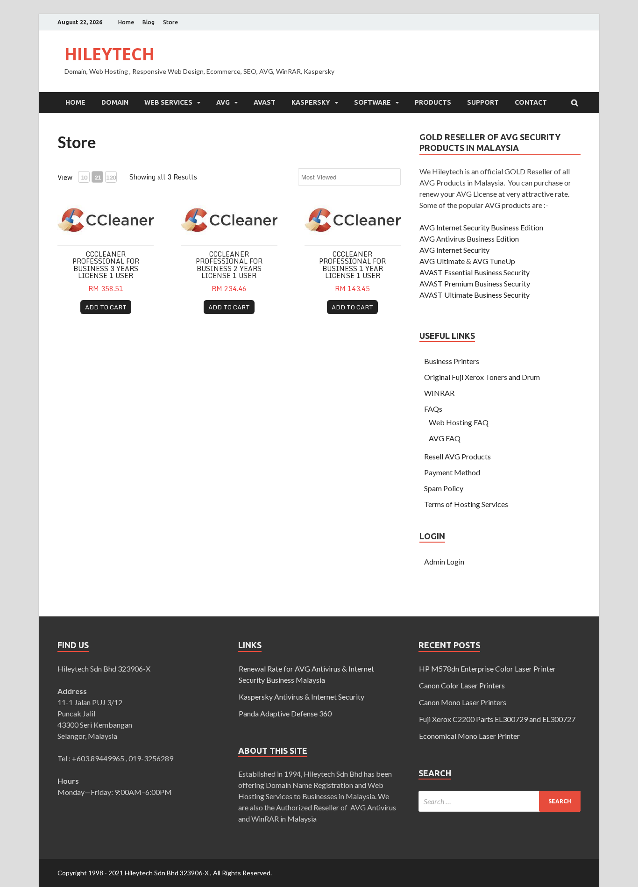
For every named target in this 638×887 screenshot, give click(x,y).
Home (126, 22)
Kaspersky (310, 102)
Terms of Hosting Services (466, 504)
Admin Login (444, 561)
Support (483, 102)
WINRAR (439, 392)
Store (170, 22)
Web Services (168, 102)
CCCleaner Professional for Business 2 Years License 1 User (229, 265)
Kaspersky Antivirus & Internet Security (301, 696)
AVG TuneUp (494, 261)
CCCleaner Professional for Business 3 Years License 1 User (105, 265)
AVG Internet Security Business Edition (481, 227)
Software (372, 102)
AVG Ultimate (442, 261)
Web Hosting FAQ (459, 422)
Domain (114, 102)
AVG (223, 102)
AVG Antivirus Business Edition (469, 238)
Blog (148, 22)
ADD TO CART (106, 307)
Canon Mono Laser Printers (462, 702)
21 (97, 177)
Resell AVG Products (457, 456)
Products (433, 102)
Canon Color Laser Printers (462, 685)
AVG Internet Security (454, 249)
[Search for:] (499, 801)
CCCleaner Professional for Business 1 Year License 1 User (352, 265)
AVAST (265, 102)
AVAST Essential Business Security (474, 272)
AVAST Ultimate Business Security (474, 294)
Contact (531, 102)
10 (84, 177)
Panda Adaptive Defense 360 (285, 713)
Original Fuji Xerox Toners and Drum (482, 376)
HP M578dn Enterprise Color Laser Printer (487, 668)
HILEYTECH (109, 54)
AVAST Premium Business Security (474, 283)
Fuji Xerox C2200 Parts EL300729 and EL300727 (497, 719)
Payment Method (452, 472)
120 (111, 177)
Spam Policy (443, 488)
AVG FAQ (445, 438)
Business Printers (451, 361)
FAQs (433, 408)
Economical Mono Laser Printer (469, 735)
